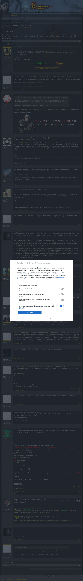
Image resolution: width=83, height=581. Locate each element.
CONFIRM (30, 312)
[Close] (69, 263)
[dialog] (41, 290)
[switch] (61, 289)
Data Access (41, 318)
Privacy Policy (50, 318)
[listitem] (41, 285)
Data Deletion (32, 318)
